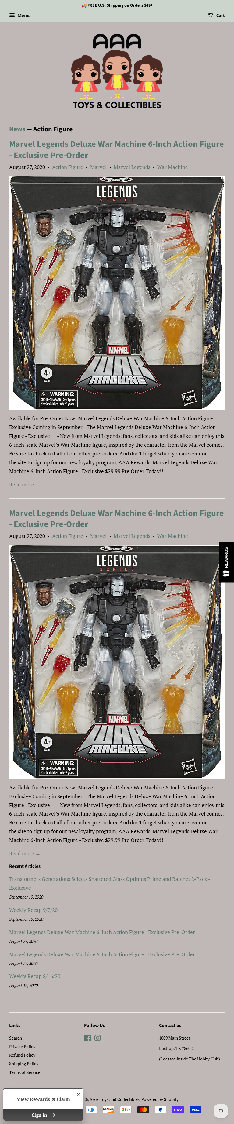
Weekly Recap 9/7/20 (33, 909)
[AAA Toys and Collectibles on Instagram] (97, 1039)
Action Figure (67, 166)
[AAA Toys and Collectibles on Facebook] (87, 1039)
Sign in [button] (40, 1115)
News (17, 129)
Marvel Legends (132, 166)
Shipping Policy (23, 1063)
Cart (220, 16)
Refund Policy (22, 1055)
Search (15, 1038)
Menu (23, 15)
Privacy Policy (22, 1046)
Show (226, 562)
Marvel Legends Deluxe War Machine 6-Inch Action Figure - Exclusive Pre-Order (116, 149)
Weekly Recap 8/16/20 (34, 976)
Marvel (98, 166)
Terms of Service (24, 1072)
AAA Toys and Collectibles (115, 1099)
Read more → (25, 484)
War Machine (172, 166)
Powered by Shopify (160, 1099)
